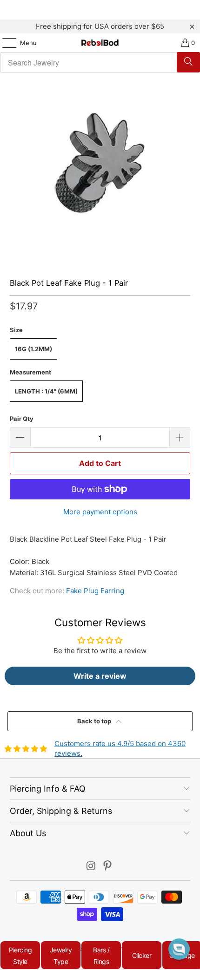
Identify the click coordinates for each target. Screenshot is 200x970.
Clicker (142, 955)
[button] (179, 949)
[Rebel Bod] (100, 42)
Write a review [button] (100, 676)
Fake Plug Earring (95, 590)
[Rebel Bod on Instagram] (91, 866)
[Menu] (4, 42)
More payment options (100, 511)
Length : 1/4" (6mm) (46, 391)
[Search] (188, 62)
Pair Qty (21, 418)
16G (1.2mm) (33, 349)
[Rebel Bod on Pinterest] (108, 866)
